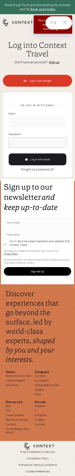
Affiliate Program (15, 380)
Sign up (54, 62)
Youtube (40, 424)
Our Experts (42, 380)
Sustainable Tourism (47, 385)
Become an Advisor (17, 419)
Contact (11, 424)
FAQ (8, 410)
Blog (8, 406)
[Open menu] (65, 22)
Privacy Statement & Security (37, 452)
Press (38, 394)
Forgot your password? (37, 169)
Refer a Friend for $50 (18, 376)
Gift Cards (12, 385)
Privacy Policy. (11, 253)
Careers (39, 389)
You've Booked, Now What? (17, 430)
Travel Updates (15, 415)
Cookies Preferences (38, 471)
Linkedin (40, 419)
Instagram (41, 415)
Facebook (40, 406)
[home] (20, 26)
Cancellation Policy (37, 458)
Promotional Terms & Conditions (37, 465)
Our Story (40, 376)
